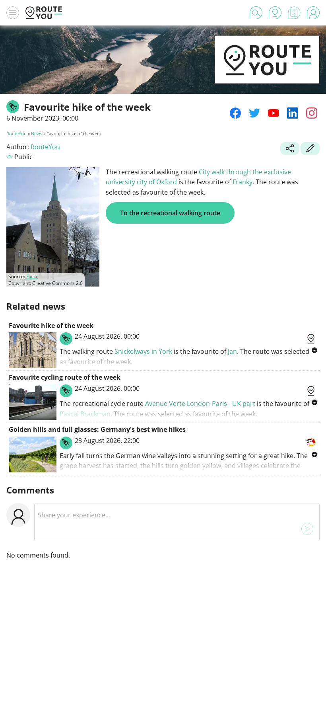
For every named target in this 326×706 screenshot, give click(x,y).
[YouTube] (273, 113)
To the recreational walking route (170, 213)
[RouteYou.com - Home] (43, 12)
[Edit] (310, 149)
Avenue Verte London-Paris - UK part (200, 403)
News (36, 134)
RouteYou (16, 134)
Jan (232, 351)
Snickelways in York (143, 351)
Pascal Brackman (85, 414)
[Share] (289, 149)
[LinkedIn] (293, 113)
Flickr (32, 276)
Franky (242, 181)
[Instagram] (312, 113)
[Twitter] (254, 113)
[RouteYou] (267, 71)
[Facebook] (235, 113)
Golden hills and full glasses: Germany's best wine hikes (97, 429)
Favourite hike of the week (51, 325)
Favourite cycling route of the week (64, 377)
